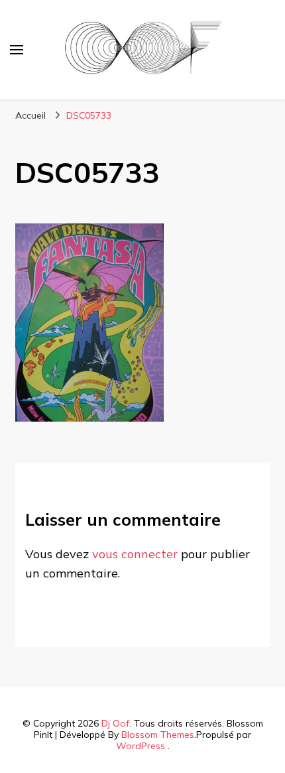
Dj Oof (115, 723)
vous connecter (135, 554)
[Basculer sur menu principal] (16, 49)
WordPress (140, 746)
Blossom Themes (157, 735)
